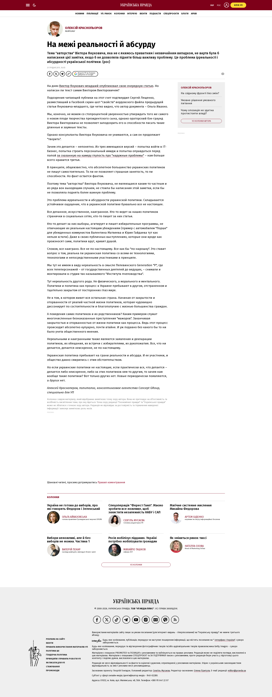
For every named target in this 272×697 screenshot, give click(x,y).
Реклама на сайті (55, 639)
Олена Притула (202, 670)
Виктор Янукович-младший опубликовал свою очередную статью (106, 86)
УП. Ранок (106, 13)
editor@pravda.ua (237, 670)
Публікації (92, 13)
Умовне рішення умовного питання (198, 102)
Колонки (119, 13)
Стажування (53, 666)
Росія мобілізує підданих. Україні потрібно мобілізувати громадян (132, 539)
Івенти (143, 13)
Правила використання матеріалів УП (67, 647)
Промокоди (52, 670)
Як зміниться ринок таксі (188, 538)
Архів (194, 13)
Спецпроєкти (171, 13)
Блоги (184, 13)
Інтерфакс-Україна (225, 640)
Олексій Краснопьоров (83, 28)
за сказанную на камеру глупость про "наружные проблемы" (100, 155)
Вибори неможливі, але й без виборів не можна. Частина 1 (69, 539)
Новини (79, 13)
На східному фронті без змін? (200, 93)
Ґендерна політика (56, 655)
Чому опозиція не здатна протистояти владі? (197, 112)
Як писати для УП (55, 662)
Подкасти (155, 13)
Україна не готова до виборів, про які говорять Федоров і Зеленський (73, 507)
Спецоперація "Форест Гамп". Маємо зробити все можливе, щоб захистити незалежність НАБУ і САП (135, 508)
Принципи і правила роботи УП (63, 658)
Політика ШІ (52, 651)
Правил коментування (111, 482)
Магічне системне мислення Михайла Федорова (191, 507)
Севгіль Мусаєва (161, 670)
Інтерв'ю (132, 13)
